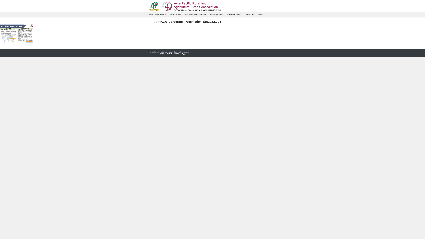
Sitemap (176, 54)
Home (151, 15)
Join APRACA (250, 15)
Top (183, 54)
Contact (260, 15)
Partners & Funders (234, 15)
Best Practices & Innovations (195, 15)
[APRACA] (186, 5)
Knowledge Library (216, 15)
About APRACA (160, 15)
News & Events (175, 15)
